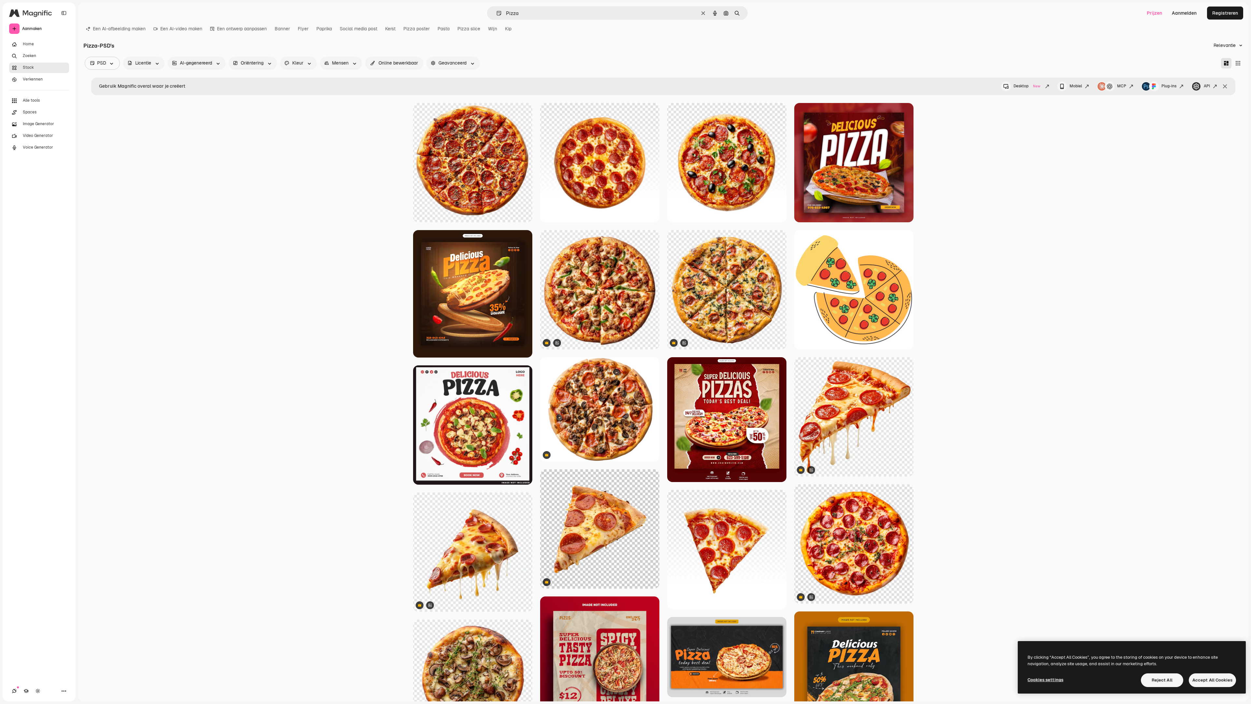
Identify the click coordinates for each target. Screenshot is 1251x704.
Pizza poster (416, 29)
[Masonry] (1226, 63)
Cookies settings (1045, 679)
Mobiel (1076, 86)
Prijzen (1154, 13)
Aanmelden (1184, 13)
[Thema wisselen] (38, 691)
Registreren (1225, 13)
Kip (508, 29)
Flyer (303, 29)
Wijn (492, 29)
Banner (282, 29)
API (1207, 86)
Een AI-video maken (181, 29)
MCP (1121, 86)
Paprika (324, 29)
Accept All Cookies (1212, 680)
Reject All (1162, 680)
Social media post (358, 29)
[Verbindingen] (14, 691)
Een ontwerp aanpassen (242, 29)
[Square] (1238, 63)
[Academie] (26, 691)
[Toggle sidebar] (64, 13)
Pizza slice (468, 29)
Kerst (390, 29)
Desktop (1027, 86)
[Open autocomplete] (496, 13)
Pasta (444, 29)
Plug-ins (1168, 86)
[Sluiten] (1225, 86)
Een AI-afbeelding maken (119, 29)
